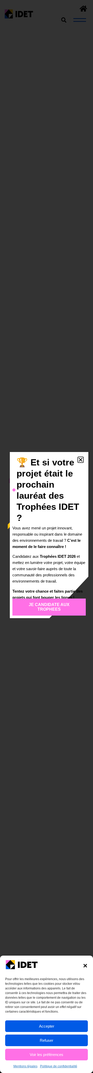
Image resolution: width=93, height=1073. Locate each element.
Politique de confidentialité (58, 1066)
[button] (85, 965)
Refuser (46, 1040)
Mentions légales (25, 1066)
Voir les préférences (46, 1054)
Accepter (46, 1026)
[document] (46, 536)
